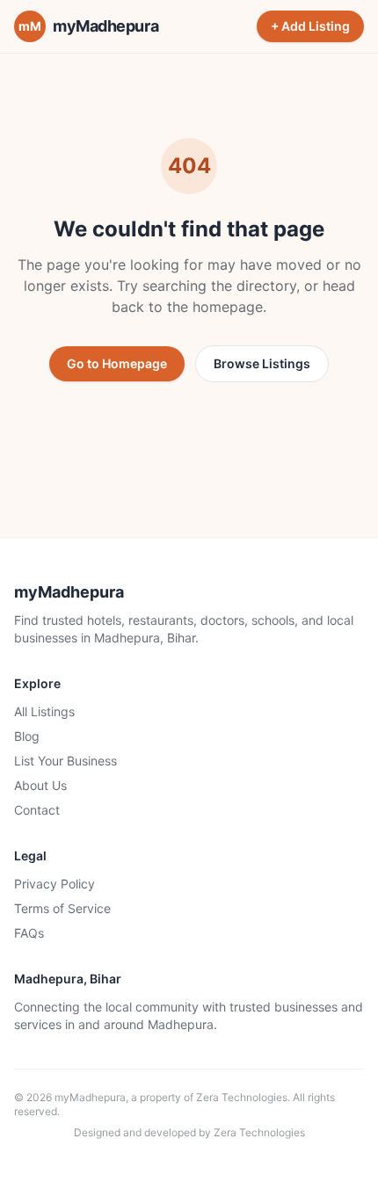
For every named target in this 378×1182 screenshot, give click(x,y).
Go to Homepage (117, 363)
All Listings (44, 711)
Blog (27, 736)
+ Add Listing (310, 25)
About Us (40, 785)
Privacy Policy (54, 883)
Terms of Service (62, 908)
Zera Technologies (241, 1097)
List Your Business (65, 760)
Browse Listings (262, 363)
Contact (37, 809)
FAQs (29, 932)
